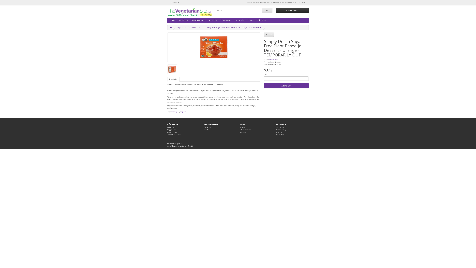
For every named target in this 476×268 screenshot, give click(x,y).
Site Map (207, 130)
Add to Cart (286, 85)
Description (173, 79)
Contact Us (207, 127)
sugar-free (183, 112)
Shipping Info (172, 130)
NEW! (173, 20)
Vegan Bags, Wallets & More (257, 20)
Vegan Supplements (198, 20)
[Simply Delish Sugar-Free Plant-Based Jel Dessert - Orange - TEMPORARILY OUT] (213, 47)
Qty (265, 74)
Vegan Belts (240, 20)
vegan (173, 112)
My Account (280, 127)
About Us (170, 127)
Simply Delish (273, 60)
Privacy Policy (172, 132)
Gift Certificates (245, 130)
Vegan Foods (183, 20)
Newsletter (280, 135)
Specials (243, 132)
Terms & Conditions (174, 135)
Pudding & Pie (196, 28)
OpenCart (179, 144)
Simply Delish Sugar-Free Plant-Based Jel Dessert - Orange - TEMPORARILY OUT (234, 28)
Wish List (279, 132)
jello (177, 112)
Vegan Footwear (226, 20)
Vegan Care (213, 20)
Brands (242, 127)
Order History (281, 130)
